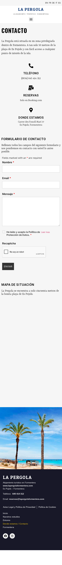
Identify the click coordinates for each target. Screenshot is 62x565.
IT (56, 3)
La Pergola (31, 9)
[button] (31, 19)
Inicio (5, 513)
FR (50, 3)
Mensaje (8, 194)
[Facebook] (5, 536)
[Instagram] (12, 536)
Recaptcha (9, 243)
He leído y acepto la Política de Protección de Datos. (23, 233)
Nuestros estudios (11, 517)
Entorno (6, 520)
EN (46, 3)
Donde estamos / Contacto (15, 524)
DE (53, 3)
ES (59, 3)
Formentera (8, 527)
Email (6, 178)
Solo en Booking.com (31, 100)
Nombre (8, 162)
